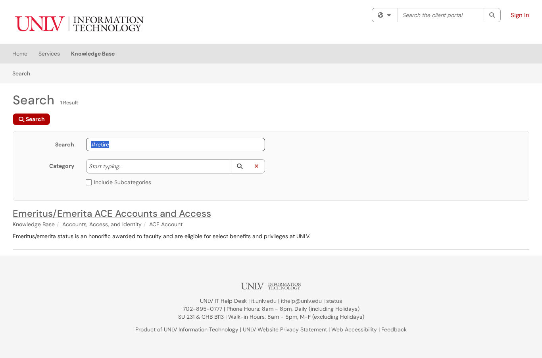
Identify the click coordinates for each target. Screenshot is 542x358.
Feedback (394, 329)
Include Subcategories (122, 182)
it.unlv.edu (264, 300)
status (334, 300)
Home (19, 53)
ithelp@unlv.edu (301, 300)
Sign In (520, 15)
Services (49, 53)
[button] (239, 166)
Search (24, 73)
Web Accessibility (354, 329)
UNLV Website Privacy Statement (285, 329)
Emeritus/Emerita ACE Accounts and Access (112, 213)
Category (61, 165)
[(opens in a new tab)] (79, 24)
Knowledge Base (93, 53)
